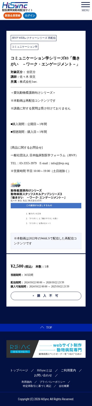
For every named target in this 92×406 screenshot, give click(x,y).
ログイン (30, 15)
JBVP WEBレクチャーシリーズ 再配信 (34, 37)
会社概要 (64, 385)
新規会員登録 (12, 15)
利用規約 (27, 381)
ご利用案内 (68, 370)
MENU (85, 10)
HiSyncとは (44, 370)
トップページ (19, 370)
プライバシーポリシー (52, 381)
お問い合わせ (43, 375)
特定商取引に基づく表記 (37, 385)
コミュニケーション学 (24, 46)
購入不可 (47, 295)
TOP (49, 327)
